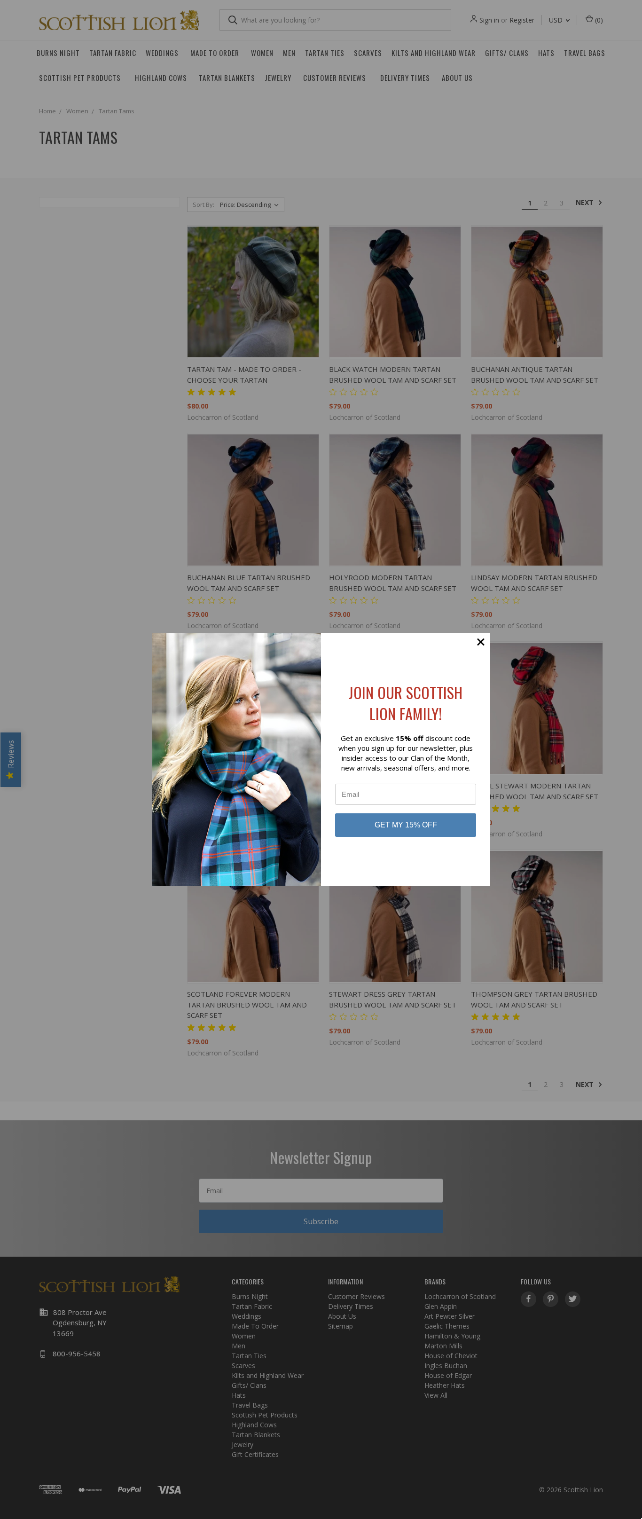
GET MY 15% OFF (406, 825)
